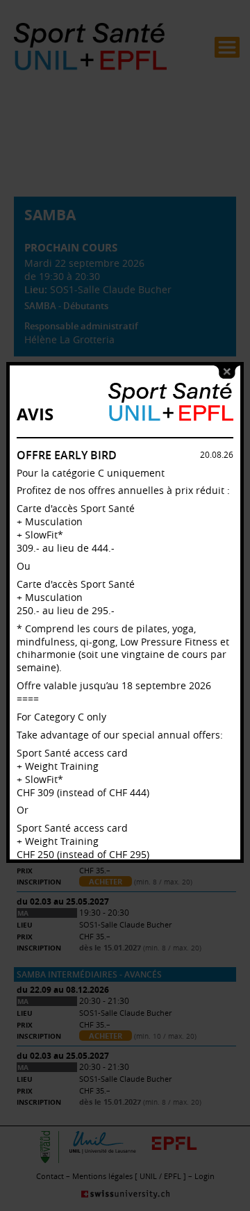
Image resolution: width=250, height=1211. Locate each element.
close (227, 372)
